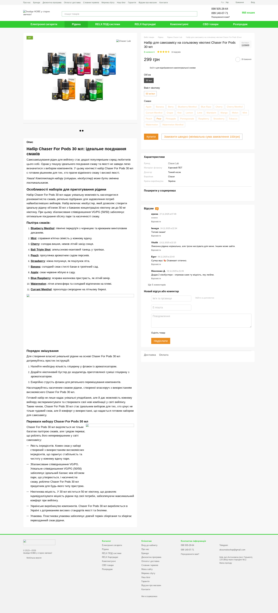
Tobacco (233, 118)
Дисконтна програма (52, 2)
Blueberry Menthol (187, 106)
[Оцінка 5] (191, 333)
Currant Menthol (154, 112)
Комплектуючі (179, 24)
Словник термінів (91, 2)
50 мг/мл (150, 93)
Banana (160, 106)
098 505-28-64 (219, 8)
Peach (149, 118)
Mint (245, 112)
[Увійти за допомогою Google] (223, 298)
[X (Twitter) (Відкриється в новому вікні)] (180, 2)
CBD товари (210, 24)
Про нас (27, 2)
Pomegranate (187, 118)
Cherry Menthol (235, 106)
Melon (235, 112)
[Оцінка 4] (186, 333)
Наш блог (121, 2)
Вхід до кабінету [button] (149, 545)
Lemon (189, 112)
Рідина (76, 24)
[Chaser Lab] (124, 40)
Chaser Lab (173, 163)
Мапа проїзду (225, 563)
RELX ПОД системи (107, 24)
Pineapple (171, 118)
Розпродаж (240, 24)
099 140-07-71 (219, 13)
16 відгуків (176, 52)
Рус (222, 2)
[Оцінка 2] (175, 333)
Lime (199, 112)
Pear (159, 118)
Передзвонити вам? (220, 17)
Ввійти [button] (153, 68)
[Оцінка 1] (170, 333)
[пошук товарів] (194, 13)
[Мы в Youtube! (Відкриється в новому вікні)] (176, 2)
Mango (224, 112)
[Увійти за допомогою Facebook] (218, 298)
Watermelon (152, 124)
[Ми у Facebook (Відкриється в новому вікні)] (172, 2)
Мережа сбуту (108, 2)
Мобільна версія (34, 558)
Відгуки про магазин (148, 2)
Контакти (163, 2)
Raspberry (203, 118)
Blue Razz (206, 106)
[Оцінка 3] (180, 333)
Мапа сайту (147, 569)
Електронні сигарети (44, 24)
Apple (149, 106)
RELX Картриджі (145, 24)
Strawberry (218, 118)
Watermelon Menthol (172, 124)
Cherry (219, 106)
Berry (171, 106)
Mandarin (211, 112)
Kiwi (179, 112)
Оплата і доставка (72, 2)
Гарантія (132, 2)
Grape (170, 112)
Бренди (36, 2)
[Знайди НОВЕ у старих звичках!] (39, 542)
